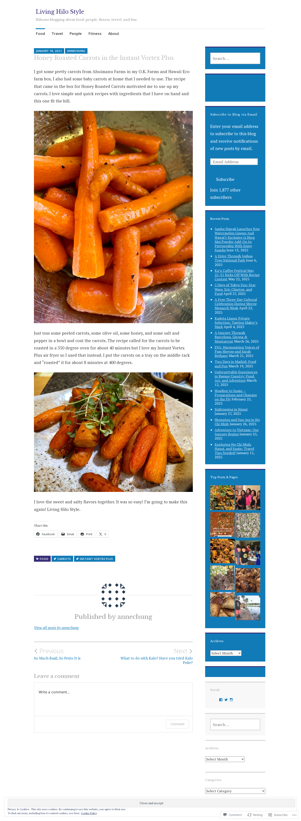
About (113, 33)
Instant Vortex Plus (96, 559)
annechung (76, 51)
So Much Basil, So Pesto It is (57, 653)
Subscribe (225, 179)
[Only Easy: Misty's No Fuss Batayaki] (222, 578)
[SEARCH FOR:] (235, 58)
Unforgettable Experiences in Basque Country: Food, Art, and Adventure (236, 376)
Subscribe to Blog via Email (233, 114)
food (44, 559)
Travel (57, 33)
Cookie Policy (89, 813)
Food (40, 33)
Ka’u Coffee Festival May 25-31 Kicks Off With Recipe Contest (237, 274)
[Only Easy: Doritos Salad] (222, 498)
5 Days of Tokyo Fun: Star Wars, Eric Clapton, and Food (235, 289)
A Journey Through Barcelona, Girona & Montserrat (231, 336)
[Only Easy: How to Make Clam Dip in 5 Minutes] (248, 553)
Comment (177, 724)
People (75, 33)
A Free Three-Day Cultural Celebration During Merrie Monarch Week (236, 303)
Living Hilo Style (60, 11)
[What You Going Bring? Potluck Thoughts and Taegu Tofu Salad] (248, 498)
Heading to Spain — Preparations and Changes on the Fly (236, 395)
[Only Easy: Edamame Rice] (248, 526)
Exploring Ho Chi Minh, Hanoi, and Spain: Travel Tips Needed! (234, 448)
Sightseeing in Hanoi (231, 409)
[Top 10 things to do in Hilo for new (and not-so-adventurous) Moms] (248, 608)
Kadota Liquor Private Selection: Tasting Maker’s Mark (236, 322)
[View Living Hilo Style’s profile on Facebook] (221, 700)
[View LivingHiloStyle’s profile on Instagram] (231, 700)
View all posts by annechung (56, 627)
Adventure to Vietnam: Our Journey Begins (237, 431)
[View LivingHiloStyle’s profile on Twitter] (226, 700)
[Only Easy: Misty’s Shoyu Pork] (248, 581)
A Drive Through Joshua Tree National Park (234, 258)
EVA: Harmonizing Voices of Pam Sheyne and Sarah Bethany (237, 351)
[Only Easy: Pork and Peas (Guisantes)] (222, 525)
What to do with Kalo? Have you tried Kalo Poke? (157, 656)
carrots (64, 559)
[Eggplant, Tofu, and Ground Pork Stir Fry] (222, 552)
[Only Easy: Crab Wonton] (222, 605)
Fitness (95, 33)
